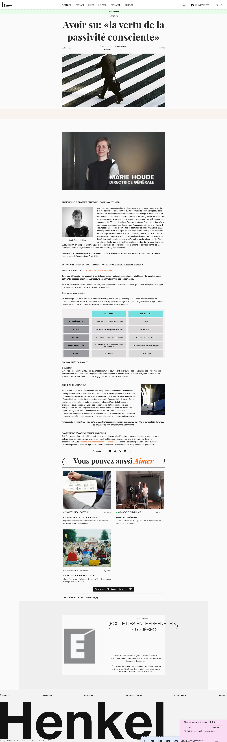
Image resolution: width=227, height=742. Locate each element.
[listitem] (87, 498)
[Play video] (113, 161)
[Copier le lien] (130, 451)
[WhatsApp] (120, 451)
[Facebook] (110, 451)
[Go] (184, 5)
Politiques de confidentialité (41, 741)
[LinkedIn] (125, 451)
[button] (67, 5)
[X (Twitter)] (115, 451)
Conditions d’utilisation (21, 741)
